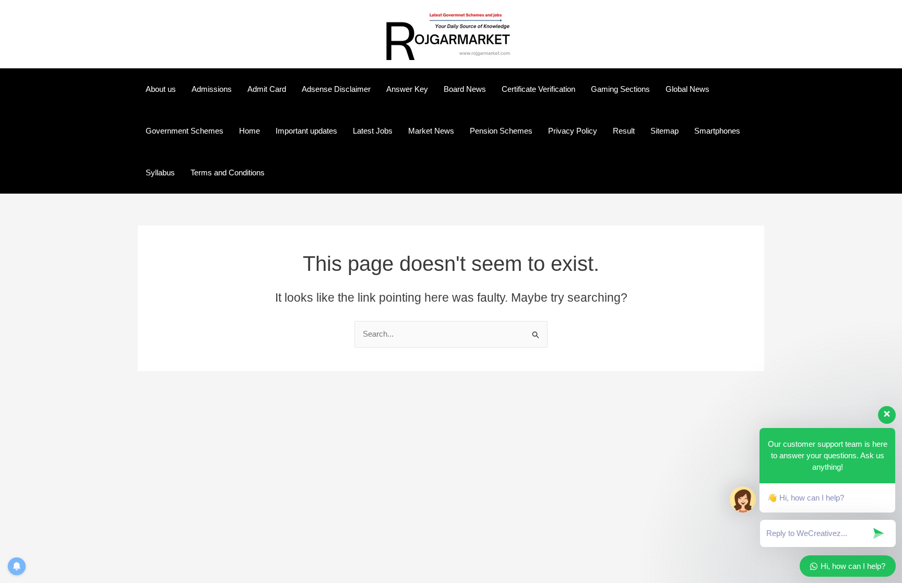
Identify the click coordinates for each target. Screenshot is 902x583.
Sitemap (664, 130)
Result (624, 130)
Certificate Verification (538, 89)
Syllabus (160, 172)
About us (161, 89)
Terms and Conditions (228, 172)
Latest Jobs (373, 130)
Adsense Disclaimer (336, 89)
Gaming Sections (620, 89)
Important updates (306, 130)
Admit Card (266, 89)
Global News (687, 89)
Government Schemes (184, 130)
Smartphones (717, 130)
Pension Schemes (501, 130)
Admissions (212, 89)
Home (249, 130)
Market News (431, 130)
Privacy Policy (572, 130)
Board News (465, 89)
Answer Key (407, 89)
